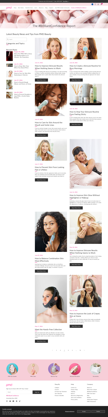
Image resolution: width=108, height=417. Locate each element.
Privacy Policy (27, 414)
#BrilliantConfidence (12, 395)
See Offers (65, 1)
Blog (46, 7)
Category (57, 387)
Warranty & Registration (77, 395)
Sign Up (37, 392)
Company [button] (90, 384)
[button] (95, 4)
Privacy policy (74, 399)
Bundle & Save (29, 7)
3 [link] (64, 350)
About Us (89, 387)
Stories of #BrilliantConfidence (78, 7)
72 (80, 350)
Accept (84, 411)
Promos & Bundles (59, 395)
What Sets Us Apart (92, 389)
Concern (57, 389)
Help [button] (72, 384)
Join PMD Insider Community (62, 7)
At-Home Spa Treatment (61, 391)
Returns (73, 393)
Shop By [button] (57, 384)
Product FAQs (74, 389)
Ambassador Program (92, 399)
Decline (98, 411)
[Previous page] (52, 350)
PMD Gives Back (91, 393)
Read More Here (41, 80)
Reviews (89, 397)
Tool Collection (58, 393)
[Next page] (84, 350)
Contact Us (73, 387)
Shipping (73, 391)
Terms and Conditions (76, 397)
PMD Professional (91, 401)
